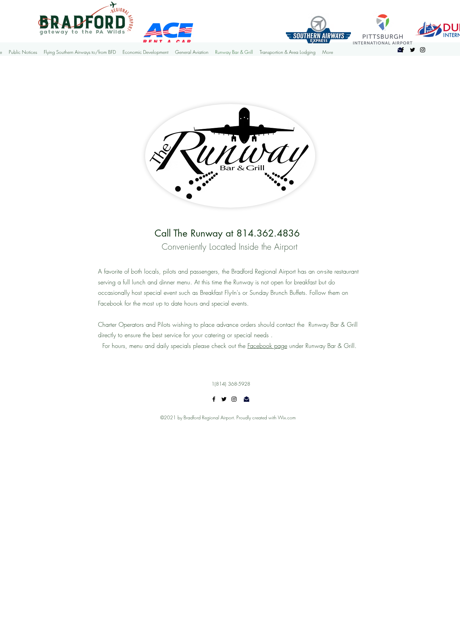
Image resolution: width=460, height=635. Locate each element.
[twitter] (224, 399)
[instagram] (234, 399)
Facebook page (267, 346)
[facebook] (402, 49)
